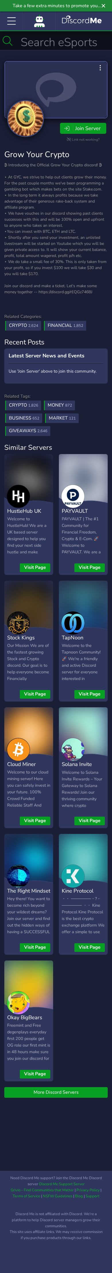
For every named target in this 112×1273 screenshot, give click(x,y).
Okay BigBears (24, 1017)
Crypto (23, 325)
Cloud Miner (21, 764)
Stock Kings (21, 637)
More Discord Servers (56, 1092)
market (62, 418)
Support (92, 1196)
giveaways (28, 431)
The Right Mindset (28, 890)
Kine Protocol (77, 890)
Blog (79, 1196)
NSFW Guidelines (57, 1196)
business (24, 418)
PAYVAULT (75, 510)
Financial (65, 325)
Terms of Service (26, 1196)
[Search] (7, 41)
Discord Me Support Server (62, 1184)
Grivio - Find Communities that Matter (42, 1190)
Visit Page (35, 567)
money (60, 405)
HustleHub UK (24, 510)
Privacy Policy (88, 1190)
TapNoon (72, 637)
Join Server (88, 128)
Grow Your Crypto (36, 154)
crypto (23, 405)
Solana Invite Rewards (77, 768)
